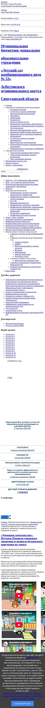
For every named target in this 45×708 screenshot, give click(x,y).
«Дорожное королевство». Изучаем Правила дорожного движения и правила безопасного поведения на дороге (22, 540)
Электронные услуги (14, 310)
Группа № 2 (10, 336)
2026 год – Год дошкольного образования (22, 180)
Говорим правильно (22, 254)
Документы (14, 116)
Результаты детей (21, 256)
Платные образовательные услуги (23, 130)
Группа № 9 (10, 351)
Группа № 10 (11, 353)
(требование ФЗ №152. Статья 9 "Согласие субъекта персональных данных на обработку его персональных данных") (22, 696)
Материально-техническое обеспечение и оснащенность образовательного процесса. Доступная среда (27, 126)
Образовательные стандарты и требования (27, 149)
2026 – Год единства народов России (20, 182)
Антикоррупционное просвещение (19, 219)
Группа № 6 (10, 345)
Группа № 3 (10, 338)
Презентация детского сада (16, 161)
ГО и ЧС (13, 201)
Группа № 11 (11, 355)
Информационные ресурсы (16, 294)
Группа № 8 (10, 349)
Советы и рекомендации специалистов (21, 292)
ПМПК (17, 244)
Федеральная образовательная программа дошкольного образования (22, 185)
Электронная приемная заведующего (24, 153)
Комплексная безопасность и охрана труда (22, 226)
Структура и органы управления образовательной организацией (23, 113)
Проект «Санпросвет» (14, 165)
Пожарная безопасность (19, 203)
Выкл (16, 31)
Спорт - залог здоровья (15, 217)
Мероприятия (20, 252)
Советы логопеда (21, 242)
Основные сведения (18, 110)
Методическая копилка (15, 324)
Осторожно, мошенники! (20, 213)
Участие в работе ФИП (15, 326)
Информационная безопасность (18, 221)
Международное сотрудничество (23, 142)
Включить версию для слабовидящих (22, 35)
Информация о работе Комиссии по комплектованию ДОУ (20, 305)
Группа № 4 (10, 341)
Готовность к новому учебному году (20, 296)
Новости (9, 189)
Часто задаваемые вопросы (20, 159)
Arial (3, 12)
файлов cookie (32, 657)
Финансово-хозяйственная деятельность (26, 132)
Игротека (18, 250)
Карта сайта (10, 271)
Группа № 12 (11, 357)
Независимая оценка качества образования (22, 223)
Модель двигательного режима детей (20, 230)
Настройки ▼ (16, 39)
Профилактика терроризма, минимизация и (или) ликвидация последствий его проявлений (26, 209)
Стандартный (6, 6)
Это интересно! (12, 308)
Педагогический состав (19, 122)
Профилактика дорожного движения (24, 205)
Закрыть (4, 2)
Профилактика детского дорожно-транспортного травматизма (23, 194)
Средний (15, 6)
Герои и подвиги (12, 163)
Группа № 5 (10, 343)
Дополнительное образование (17, 302)
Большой (23, 6)
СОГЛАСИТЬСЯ (22, 704)
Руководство (15, 120)
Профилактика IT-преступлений (23, 215)
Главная (9, 105)
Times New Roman (12, 12)
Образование (15, 118)
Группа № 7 (10, 347)
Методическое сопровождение (27, 261)
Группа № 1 (10, 334)
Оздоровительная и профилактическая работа (24, 228)
